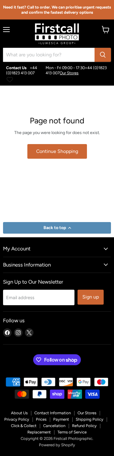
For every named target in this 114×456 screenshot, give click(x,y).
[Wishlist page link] (10, 79)
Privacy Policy (16, 419)
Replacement (39, 432)
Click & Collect (23, 425)
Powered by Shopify (57, 445)
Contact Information (52, 413)
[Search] (103, 55)
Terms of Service (72, 432)
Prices (41, 419)
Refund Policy (84, 425)
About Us (19, 413)
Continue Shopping (57, 151)
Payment (61, 419)
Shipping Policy (89, 419)
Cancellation (54, 425)
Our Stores (69, 73)
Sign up (90, 297)
